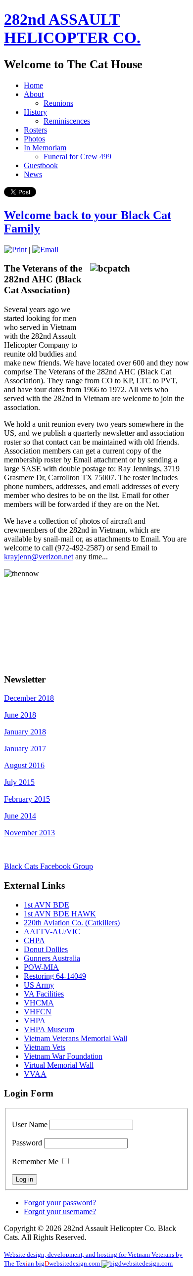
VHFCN (37, 1011)
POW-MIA (41, 967)
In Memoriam (45, 147)
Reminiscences (67, 121)
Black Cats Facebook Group (48, 866)
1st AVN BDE (46, 905)
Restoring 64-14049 (55, 976)
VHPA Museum (49, 1029)
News (33, 174)
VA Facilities (44, 994)
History (35, 112)
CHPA (34, 940)
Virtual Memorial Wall (59, 1065)
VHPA (35, 1020)
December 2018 (29, 698)
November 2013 (29, 832)
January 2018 (25, 732)
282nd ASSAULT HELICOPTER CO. (72, 28)
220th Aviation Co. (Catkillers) (72, 922)
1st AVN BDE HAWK (60, 914)
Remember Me (35, 1161)
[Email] (45, 249)
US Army (39, 985)
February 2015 (27, 799)
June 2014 (20, 816)
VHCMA (39, 1003)
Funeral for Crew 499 (77, 156)
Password (27, 1143)
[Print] (15, 249)
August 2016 (24, 765)
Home (33, 85)
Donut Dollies (46, 949)
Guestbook (41, 165)
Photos (34, 139)
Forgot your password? (60, 1202)
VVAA (35, 1074)
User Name (30, 1124)
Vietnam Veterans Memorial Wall (75, 1038)
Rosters (35, 130)
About (34, 94)
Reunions (58, 103)
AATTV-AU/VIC (52, 931)
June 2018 (20, 715)
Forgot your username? (60, 1211)
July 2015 (19, 782)
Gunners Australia (52, 958)
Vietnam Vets (44, 1047)
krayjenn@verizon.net (38, 556)
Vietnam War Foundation (63, 1056)
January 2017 (25, 748)
